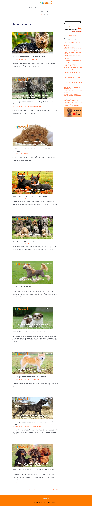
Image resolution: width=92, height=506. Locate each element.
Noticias (48, 11)
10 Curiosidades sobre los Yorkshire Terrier (28, 57)
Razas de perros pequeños (35, 334)
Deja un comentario (16, 59)
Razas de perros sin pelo (21, 286)
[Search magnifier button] (81, 23)
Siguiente (56, 489)
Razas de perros (35, 59)
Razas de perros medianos (35, 379)
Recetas (74, 7)
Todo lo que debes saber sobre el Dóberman (29, 196)
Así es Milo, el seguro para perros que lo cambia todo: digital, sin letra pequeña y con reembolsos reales (73, 82)
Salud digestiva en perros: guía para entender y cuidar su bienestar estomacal (72, 57)
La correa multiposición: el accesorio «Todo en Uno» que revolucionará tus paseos (72, 96)
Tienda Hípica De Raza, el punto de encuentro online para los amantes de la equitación (73, 44)
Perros (20, 7)
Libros (79, 7)
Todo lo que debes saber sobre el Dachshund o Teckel (33, 469)
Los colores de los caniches (23, 241)
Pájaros (36, 7)
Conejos (31, 7)
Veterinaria (68, 7)
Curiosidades (42, 11)
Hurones (57, 7)
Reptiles (42, 7)
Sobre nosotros (13, 7)
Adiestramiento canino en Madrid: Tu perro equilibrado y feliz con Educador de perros (72, 77)
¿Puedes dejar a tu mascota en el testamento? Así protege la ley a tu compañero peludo (72, 87)
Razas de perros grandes (35, 106)
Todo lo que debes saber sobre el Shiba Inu (29, 377)
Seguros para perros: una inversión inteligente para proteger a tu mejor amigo (72, 72)
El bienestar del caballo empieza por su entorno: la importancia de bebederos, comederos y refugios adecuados (73, 104)
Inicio (7, 7)
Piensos (84, 7)
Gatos (26, 7)
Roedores (49, 7)
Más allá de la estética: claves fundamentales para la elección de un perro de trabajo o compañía (72, 49)
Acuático (62, 7)
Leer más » (14, 69)
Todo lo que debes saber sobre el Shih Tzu (28, 331)
